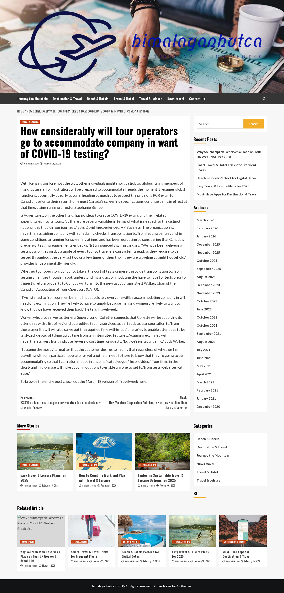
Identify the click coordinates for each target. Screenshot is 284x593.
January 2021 (206, 398)
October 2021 (207, 325)
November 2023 (208, 293)
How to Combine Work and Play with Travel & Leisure (102, 478)
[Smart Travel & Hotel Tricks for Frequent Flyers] (91, 531)
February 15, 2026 (252, 561)
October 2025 (207, 260)
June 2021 (204, 358)
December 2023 (208, 285)
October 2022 (207, 317)
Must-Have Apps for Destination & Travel (227, 194)
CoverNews (162, 586)
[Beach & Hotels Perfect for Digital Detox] (142, 531)
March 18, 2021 (52, 163)
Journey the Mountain (32, 98)
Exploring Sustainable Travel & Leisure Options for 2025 (160, 478)
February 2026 (207, 228)
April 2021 (204, 374)
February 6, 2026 (167, 485)
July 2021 (203, 350)
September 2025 (209, 269)
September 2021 (209, 333)
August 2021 (206, 341)
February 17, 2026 (151, 561)
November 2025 (208, 252)
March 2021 (205, 382)
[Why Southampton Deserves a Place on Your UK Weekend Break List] (41, 531)
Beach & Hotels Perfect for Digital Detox (227, 178)
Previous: (60, 402)
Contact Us (197, 98)
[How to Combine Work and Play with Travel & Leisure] (103, 451)
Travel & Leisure (150, 98)
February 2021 (207, 390)
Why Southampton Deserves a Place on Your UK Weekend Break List (229, 154)
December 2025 (208, 244)
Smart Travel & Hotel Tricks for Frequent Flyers (226, 167)
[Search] (264, 98)
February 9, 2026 (108, 485)
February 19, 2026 (101, 561)
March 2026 (205, 220)
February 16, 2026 (50, 485)
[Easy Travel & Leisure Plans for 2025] (45, 451)
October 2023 (207, 301)
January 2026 (206, 236)
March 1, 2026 (48, 565)
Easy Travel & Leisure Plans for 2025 (43, 478)
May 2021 (204, 366)
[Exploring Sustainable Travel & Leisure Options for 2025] (162, 451)
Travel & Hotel (124, 98)
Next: (148, 402)
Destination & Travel (67, 98)
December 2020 (208, 406)
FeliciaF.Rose (31, 163)
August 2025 (206, 277)
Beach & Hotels (98, 98)
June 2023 (204, 309)
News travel (175, 98)
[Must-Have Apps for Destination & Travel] (243, 531)
